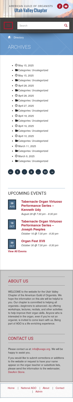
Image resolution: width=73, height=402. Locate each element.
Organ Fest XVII (33, 241)
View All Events (17, 251)
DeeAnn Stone (16, 372)
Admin (39, 391)
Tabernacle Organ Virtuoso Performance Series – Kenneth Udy (41, 205)
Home (11, 388)
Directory (19, 37)
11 (45, 172)
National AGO (28, 388)
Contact (60, 388)
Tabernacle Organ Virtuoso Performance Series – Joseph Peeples (41, 225)
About (46, 388)
